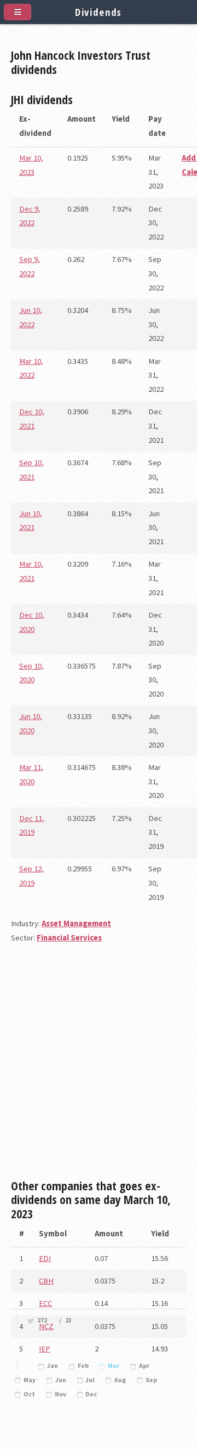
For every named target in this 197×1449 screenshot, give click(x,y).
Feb (83, 1365)
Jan (52, 1365)
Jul (90, 1380)
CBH (46, 1281)
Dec (91, 1394)
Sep (151, 1380)
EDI (45, 1258)
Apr (144, 1365)
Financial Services (69, 938)
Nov (60, 1394)
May (30, 1380)
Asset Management (76, 923)
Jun (60, 1380)
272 (42, 1320)
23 (68, 1320)
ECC (45, 1303)
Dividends (99, 12)
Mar (113, 1365)
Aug (120, 1380)
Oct (29, 1394)
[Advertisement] (98, 1066)
